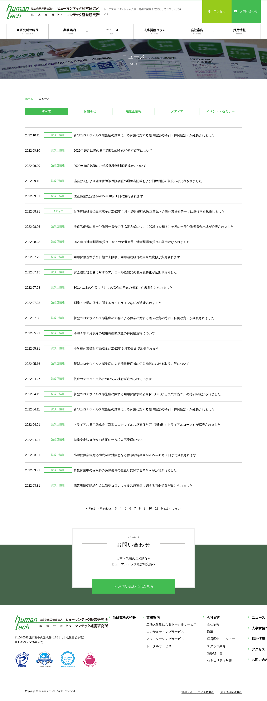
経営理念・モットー (221, 639)
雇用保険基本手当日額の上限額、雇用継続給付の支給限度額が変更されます (127, 257)
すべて (46, 111)
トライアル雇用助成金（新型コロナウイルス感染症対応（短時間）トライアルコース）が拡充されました (147, 424)
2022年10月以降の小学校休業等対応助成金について (110, 165)
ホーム (29, 98)
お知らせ (90, 111)
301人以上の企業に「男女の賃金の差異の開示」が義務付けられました (123, 287)
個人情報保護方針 (231, 692)
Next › (165, 508)
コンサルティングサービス (165, 631)
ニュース (112, 31)
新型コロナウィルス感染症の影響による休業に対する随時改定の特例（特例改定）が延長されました (144, 135)
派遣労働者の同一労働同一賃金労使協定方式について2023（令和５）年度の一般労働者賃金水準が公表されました (154, 226)
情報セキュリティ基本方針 (197, 692)
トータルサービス (158, 646)
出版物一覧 (215, 653)
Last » (177, 508)
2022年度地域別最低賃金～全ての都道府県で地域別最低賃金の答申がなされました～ (133, 242)
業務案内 (69, 31)
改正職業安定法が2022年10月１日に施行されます (108, 196)
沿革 (210, 631)
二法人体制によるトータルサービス (171, 624)
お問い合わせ (249, 11)
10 (150, 508)
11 (156, 508)
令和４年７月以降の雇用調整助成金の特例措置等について (114, 333)
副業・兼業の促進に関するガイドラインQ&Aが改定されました (118, 303)
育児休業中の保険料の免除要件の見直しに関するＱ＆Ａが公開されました (125, 470)
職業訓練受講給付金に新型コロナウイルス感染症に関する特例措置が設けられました (133, 485)
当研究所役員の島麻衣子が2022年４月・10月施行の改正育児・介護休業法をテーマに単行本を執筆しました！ (151, 211)
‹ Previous (105, 508)
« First (90, 508)
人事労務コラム (155, 31)
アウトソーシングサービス (165, 639)
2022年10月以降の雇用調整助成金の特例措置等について (113, 150)
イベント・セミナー (221, 111)
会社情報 (213, 624)
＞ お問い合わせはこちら (133, 586)
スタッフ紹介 (216, 646)
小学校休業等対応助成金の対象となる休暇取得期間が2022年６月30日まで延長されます (135, 455)
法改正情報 (133, 111)
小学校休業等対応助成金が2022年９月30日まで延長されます (116, 348)
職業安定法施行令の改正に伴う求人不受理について (110, 440)
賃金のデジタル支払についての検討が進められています (113, 379)
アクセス (219, 11)
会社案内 (197, 31)
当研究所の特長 (27, 31)
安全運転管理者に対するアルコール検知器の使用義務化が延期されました (125, 272)
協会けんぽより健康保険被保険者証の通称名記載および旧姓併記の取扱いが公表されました (138, 181)
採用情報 (239, 31)
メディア (177, 111)
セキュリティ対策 (219, 660)
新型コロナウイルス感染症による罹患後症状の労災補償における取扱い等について (131, 363)
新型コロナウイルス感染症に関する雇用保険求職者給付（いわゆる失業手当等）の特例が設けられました (147, 394)
